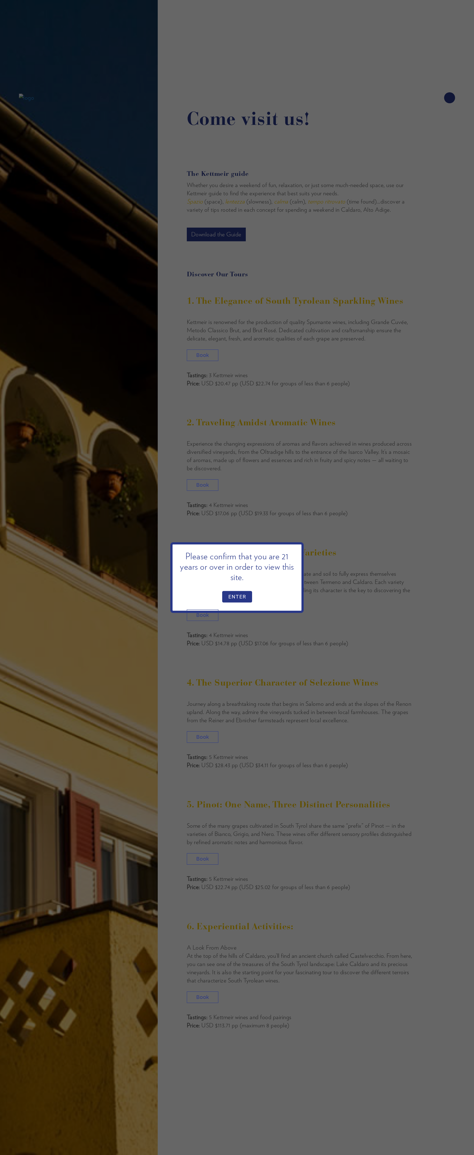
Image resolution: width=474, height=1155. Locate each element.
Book (202, 355)
